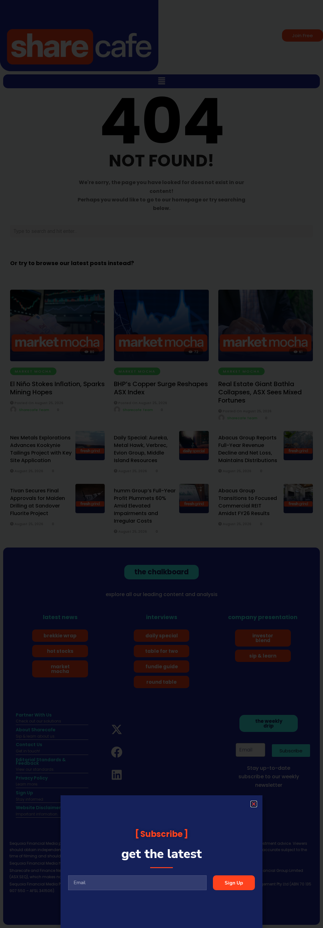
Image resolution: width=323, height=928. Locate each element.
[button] (253, 804)
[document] (161, 464)
